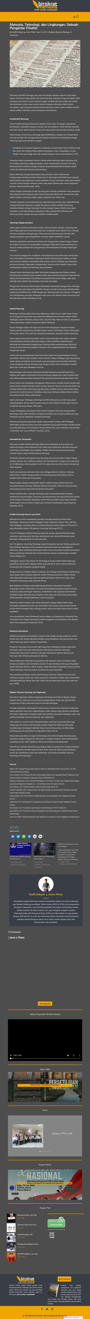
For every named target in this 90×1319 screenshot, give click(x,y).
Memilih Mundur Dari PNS (27, 1215)
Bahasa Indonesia (72, 1317)
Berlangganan (45, 1003)
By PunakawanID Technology (55, 1315)
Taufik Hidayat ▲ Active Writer (24, 32)
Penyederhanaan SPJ (24, 1234)
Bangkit (52, 32)
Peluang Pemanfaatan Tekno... (28, 1244)
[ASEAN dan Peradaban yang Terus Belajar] (70, 854)
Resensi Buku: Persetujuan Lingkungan (45, 1084)
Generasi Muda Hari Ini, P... (27, 1225)
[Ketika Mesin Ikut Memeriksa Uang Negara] (45, 849)
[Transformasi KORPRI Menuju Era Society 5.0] (21, 849)
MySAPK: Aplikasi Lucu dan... (28, 1254)
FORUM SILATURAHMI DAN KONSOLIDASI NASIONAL (45, 1183)
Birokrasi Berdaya (62, 32)
